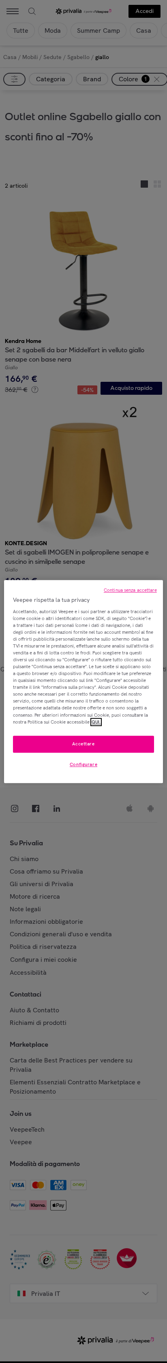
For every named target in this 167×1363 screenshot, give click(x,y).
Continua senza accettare (130, 590)
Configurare (83, 764)
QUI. (96, 722)
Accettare (83, 744)
